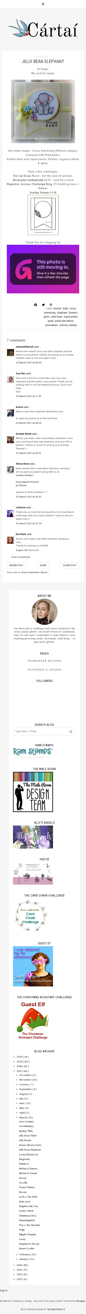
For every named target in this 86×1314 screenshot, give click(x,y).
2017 (19, 1070)
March (23, 1117)
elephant (62, 312)
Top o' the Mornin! (29, 1225)
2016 (19, 1265)
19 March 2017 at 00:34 (28, 362)
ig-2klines (21, 485)
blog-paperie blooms (27, 481)
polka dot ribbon (64, 321)
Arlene (20, 406)
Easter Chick (26, 1210)
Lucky (22, 1239)
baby (66, 308)
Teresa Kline (23, 463)
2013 (19, 1274)
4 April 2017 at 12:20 (27, 550)
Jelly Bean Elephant (30, 1149)
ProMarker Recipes (44, 660)
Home (43, 565)
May (22, 1107)
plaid (51, 321)
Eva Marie (21, 534)
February (24, 1254)
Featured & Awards (45, 669)
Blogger (81, 1300)
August (23, 1093)
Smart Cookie (26, 1248)
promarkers (52, 325)
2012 (19, 1279)
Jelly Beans (25, 1140)
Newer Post (16, 565)
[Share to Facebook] (35, 305)
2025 (20, 1061)
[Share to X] (43, 305)
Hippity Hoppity (27, 1234)
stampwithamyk (25, 346)
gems (47, 316)
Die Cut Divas (22, 176)
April (22, 1112)
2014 (19, 1269)
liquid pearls (71, 316)
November (25, 1079)
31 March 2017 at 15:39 (28, 523)
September (25, 1089)
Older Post (70, 565)
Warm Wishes (27, 1187)
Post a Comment (21, 556)
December (25, 1074)
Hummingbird (27, 1220)
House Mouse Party (30, 1144)
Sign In (3, 1290)
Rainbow (24, 1163)
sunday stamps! (24, 475)
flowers (73, 312)
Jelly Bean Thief (28, 1135)
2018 (19, 1066)
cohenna (21, 507)
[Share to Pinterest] (51, 305)
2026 (20, 1056)
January (24, 1259)
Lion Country (26, 1121)
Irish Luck (24, 1201)
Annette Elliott (24, 433)
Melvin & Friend (28, 1173)
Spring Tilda (26, 1130)
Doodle (23, 1182)
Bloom (23, 1192)
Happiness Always (29, 1243)
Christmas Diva (27, 1215)
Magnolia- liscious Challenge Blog (29, 184)
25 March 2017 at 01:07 (28, 496)
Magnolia (24, 1159)
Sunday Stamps (39, 192)
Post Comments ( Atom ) (35, 572)
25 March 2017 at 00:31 (28, 452)
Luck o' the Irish (28, 1196)
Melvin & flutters (28, 1168)
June (22, 1103)
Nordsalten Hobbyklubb (28, 180)
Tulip (22, 1229)
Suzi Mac (21, 373)
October (24, 1084)
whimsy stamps (68, 325)
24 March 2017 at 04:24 (28, 422)
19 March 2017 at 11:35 (28, 396)
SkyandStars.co (56, 1309)
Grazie (23, 1177)
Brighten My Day (28, 1206)
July (21, 1098)
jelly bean (57, 316)
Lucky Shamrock (28, 1154)
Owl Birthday (26, 1126)
